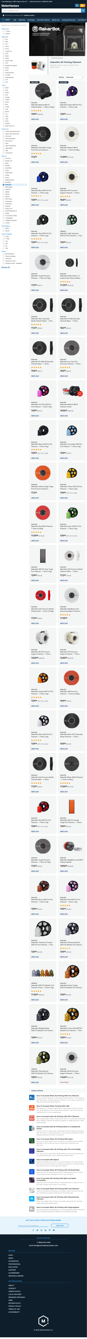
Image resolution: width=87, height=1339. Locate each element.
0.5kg (7, 236)
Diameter (5, 29)
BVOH (7, 68)
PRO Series (8, 199)
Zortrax (7, 223)
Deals (4, 251)
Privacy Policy (14, 1306)
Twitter (37, 1230)
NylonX (7, 196)
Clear (6, 116)
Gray (6, 90)
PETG (7, 46)
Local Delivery (15, 1294)
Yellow (7, 99)
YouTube (54, 1230)
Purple (7, 107)
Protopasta (8, 201)
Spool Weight (7, 234)
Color (4, 85)
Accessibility (14, 1312)
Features (5, 129)
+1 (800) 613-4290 (46, 1)
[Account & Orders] (77, 5)
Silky (6, 150)
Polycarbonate (9, 72)
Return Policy (14, 1303)
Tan (6, 114)
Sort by (61, 77)
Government (13, 1273)
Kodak (7, 175)
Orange (7, 97)
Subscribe (60, 1226)
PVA (6, 63)
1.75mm (7, 31)
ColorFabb (8, 168)
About (11, 1285)
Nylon (7, 56)
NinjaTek (8, 189)
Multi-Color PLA (10, 126)
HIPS (6, 70)
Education (13, 1267)
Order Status (14, 1291)
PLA (6, 39)
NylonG (7, 192)
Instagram (41, 1230)
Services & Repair (15, 1276)
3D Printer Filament (43, 20)
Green (7, 102)
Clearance (8, 258)
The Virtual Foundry (11, 215)
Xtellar (7, 213)
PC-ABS (7, 75)
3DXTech (8, 158)
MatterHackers (9, 180)
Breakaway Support (11, 65)
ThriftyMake (9, 218)
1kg (6, 241)
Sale (14, 20)
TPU (6, 80)
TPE (6, 82)
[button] (43, 15)
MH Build (8, 182)
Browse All (6, 267)
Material (5, 37)
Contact (12, 1288)
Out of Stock (64, 1082)
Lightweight (8, 148)
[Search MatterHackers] (83, 10)
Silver (7, 121)
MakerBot (8, 184)
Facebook (33, 1230)
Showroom (13, 1261)
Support (12, 1270)
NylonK (7, 194)
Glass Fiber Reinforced (12, 134)
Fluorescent (8, 141)
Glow (6, 143)
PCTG (7, 49)
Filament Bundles (10, 256)
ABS (6, 41)
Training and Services (68, 20)
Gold (6, 119)
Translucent (9, 153)
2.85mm (7, 33)
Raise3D (7, 206)
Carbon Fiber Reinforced (12, 131)
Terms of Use (14, 1309)
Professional (14, 1264)
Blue (6, 104)
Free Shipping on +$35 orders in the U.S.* (15, 1)
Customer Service (35, 1)
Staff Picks (21, 20)
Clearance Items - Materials (13, 263)
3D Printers (31, 20)
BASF (7, 163)
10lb (6, 248)
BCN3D (7, 165)
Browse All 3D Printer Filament (14, 25)
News (10, 1258)
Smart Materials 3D (11, 211)
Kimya (7, 177)
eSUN (7, 170)
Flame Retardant (10, 138)
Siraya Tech (8, 208)
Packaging (6, 226)
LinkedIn (45, 1230)
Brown (7, 111)
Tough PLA (8, 51)
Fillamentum (9, 173)
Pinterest (50, 1230)
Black (7, 88)
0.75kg (7, 238)
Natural (7, 123)
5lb (6, 246)
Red (6, 95)
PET (6, 44)
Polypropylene (9, 77)
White (7, 92)
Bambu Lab (55, 20)
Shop (10, 1255)
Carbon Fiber (9, 61)
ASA (6, 53)
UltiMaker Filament (11, 220)
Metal (7, 58)
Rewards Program (16, 1297)
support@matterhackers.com (43, 1246)
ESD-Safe (8, 136)
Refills (7, 228)
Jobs (10, 1300)
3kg (6, 243)
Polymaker (8, 203)
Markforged (8, 187)
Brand (4, 156)
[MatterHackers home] (10, 6)
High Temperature (10, 145)
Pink (6, 109)
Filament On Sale (10, 261)
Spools (7, 231)
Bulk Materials (9, 254)
